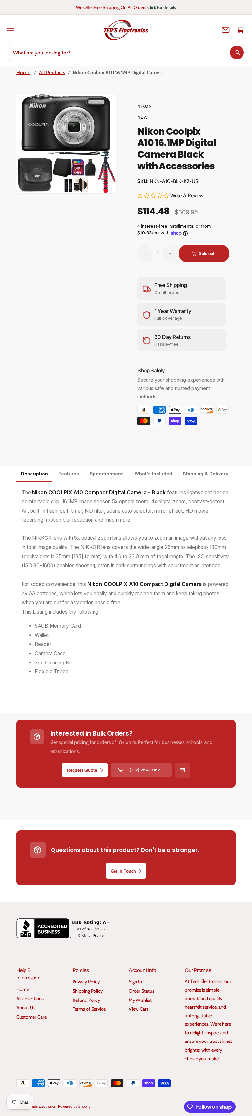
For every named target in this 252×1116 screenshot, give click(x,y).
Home (23, 72)
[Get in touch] (226, 30)
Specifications (107, 473)
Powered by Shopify (74, 1106)
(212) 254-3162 (144, 769)
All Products (52, 72)
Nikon (144, 106)
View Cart (138, 1009)
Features (68, 473)
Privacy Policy (86, 982)
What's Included (153, 473)
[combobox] (126, 52)
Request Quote (82, 770)
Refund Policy (86, 1000)
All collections (30, 998)
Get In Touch (123, 871)
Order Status (141, 991)
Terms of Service (89, 1009)
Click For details (161, 7)
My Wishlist (140, 1000)
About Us (25, 1008)
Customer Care (31, 1017)
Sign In (135, 982)
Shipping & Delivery (205, 473)
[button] (10, 30)
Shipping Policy (88, 991)
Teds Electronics (43, 1106)
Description (34, 473)
